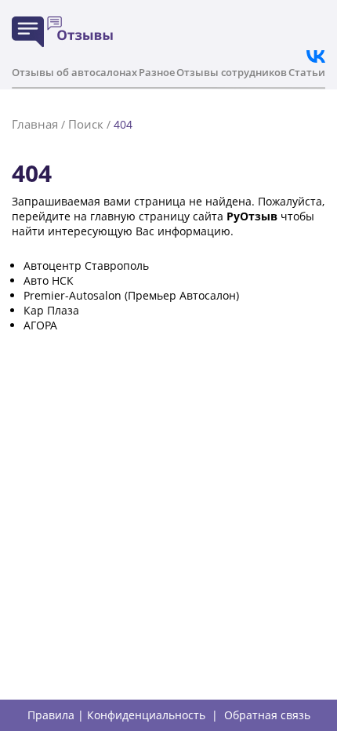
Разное (157, 72)
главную (113, 216)
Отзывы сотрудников (231, 72)
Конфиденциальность (146, 715)
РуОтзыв (251, 216)
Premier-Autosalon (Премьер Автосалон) (131, 295)
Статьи (306, 72)
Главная (35, 124)
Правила (50, 715)
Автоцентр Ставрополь (86, 265)
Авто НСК (49, 280)
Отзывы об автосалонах (74, 72)
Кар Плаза (51, 310)
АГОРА (40, 325)
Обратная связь (267, 715)
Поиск (85, 124)
